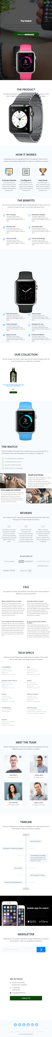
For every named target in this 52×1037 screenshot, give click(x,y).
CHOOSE (13, 392)
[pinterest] (36, 1024)
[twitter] (19, 1024)
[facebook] (15, 1024)
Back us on (21, 34)
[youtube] (28, 1024)
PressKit (11, 1031)
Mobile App (18, 1031)
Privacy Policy (26, 1031)
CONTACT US (26, 998)
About (32, 1031)
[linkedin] (24, 1024)
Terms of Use (39, 1031)
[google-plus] (32, 1024)
